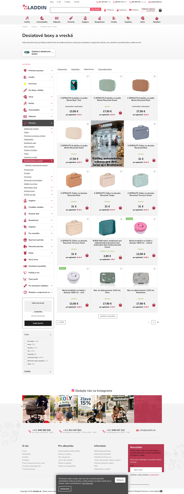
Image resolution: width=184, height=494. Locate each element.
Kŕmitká (27, 173)
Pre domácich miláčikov (38, 286)
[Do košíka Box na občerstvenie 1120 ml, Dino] (121, 305)
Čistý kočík (33, 279)
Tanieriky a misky (30, 157)
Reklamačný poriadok (102, 454)
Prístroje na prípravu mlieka (34, 136)
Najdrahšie (75, 69)
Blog (51, 2)
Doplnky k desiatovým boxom (36, 165)
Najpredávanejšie (105, 69)
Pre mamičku (34, 233)
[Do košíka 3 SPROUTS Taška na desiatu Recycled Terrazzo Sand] (87, 255)
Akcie (31, 97)
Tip (31, 351)
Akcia (31, 344)
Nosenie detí (34, 213)
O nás (59, 2)
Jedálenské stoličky (31, 129)
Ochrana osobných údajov (104, 463)
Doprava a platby (64, 454)
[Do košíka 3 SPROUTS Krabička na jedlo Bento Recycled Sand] (87, 160)
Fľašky (26, 132)
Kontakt (76, 2)
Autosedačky (34, 110)
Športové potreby (36, 240)
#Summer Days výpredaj (37, 361)
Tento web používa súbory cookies (107, 460)
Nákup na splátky (64, 463)
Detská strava (29, 191)
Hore (62, 322)
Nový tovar (33, 259)
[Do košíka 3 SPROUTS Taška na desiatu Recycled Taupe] (121, 208)
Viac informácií (87, 483)
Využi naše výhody (65, 460)
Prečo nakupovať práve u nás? (33, 463)
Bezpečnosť (33, 220)
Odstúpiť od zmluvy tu (102, 457)
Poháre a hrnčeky (30, 150)
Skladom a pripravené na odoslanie (39, 293)
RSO (96, 466)
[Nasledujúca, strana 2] (153, 322)
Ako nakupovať (64, 457)
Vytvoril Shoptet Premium (138, 491)
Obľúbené (135, 10)
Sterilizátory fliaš (30, 187)
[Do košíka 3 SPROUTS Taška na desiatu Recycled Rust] (87, 208)
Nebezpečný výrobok (102, 469)
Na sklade (33, 341)
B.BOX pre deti (30, 194)
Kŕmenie (32, 123)
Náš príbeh (26, 454)
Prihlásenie (110, 10)
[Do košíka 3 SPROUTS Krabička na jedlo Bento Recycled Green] (121, 112)
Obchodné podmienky (102, 451)
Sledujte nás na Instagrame (93, 391)
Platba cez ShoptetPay (67, 466)
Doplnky (32, 227)
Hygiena (32, 200)
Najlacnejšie (62, 69)
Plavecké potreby (36, 246)
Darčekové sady (30, 143)
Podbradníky (29, 139)
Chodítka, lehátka (36, 207)
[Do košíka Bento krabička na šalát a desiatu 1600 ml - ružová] (154, 255)
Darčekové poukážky (37, 266)
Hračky (31, 77)
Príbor (26, 154)
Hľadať (97, 9)
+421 (41, 430)
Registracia (122, 10)
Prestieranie (28, 170)
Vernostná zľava (35, 357)
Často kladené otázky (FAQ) (69, 451)
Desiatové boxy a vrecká (33, 161)
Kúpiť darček (38, 323)
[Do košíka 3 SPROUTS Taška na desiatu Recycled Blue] (154, 160)
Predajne (67, 2)
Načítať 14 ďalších (107, 316)
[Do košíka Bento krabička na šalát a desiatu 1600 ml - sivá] (87, 305)
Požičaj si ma (34, 272)
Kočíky (31, 103)
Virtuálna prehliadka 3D (31, 466)
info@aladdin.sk (148, 430)
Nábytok (32, 116)
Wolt (31, 364)
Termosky (28, 177)
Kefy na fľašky (29, 146)
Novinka (32, 348)
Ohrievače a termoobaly (33, 180)
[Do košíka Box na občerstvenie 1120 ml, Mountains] (154, 305)
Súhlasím (120, 480)
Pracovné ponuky (28, 469)
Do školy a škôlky (36, 90)
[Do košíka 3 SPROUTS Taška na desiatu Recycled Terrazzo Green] (154, 208)
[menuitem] (27, 19)
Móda (31, 253)
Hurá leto (33, 83)
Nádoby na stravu (30, 184)
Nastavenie (64, 489)
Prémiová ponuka (36, 70)
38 (158, 322)
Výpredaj (31, 354)
